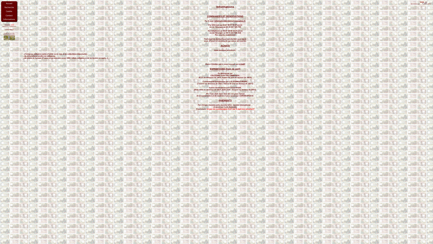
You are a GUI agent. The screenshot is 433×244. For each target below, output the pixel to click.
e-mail (241, 64)
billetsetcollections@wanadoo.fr (230, 21)
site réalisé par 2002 (421, 4)
